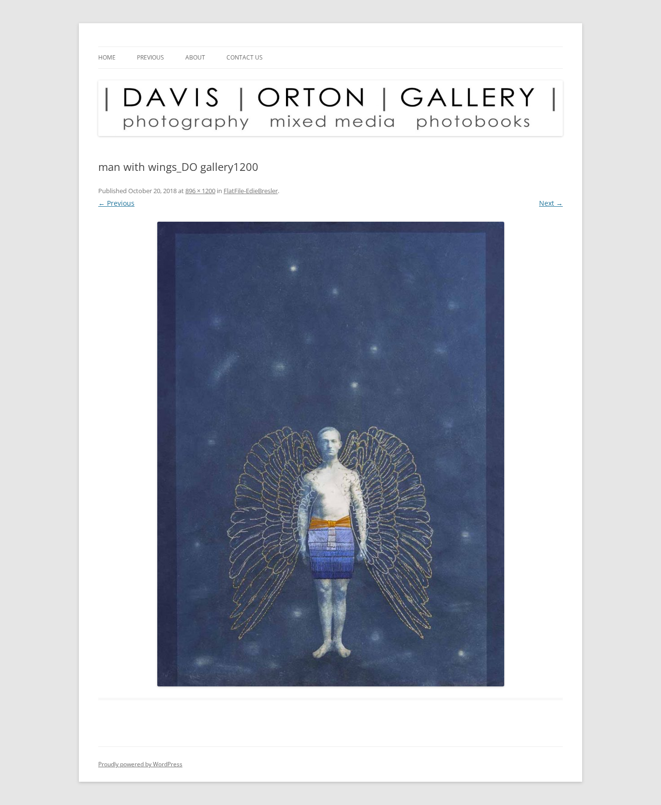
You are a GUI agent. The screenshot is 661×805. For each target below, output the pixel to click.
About (195, 57)
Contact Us (244, 57)
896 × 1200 (200, 190)
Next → (551, 203)
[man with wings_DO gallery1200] (330, 454)
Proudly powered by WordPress (140, 764)
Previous (150, 57)
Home (107, 57)
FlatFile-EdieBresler (251, 190)
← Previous (116, 203)
